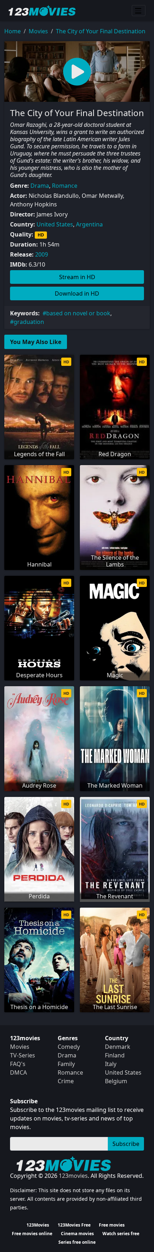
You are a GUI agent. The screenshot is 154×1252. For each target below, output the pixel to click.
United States (55, 224)
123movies (73, 1176)
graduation (29, 322)
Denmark (117, 1047)
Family (66, 1064)
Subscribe (125, 1144)
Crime (66, 1081)
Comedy (69, 1047)
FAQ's (17, 1064)
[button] (77, 71)
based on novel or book (78, 313)
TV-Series (22, 1055)
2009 (41, 254)
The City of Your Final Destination (100, 31)
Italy (110, 1064)
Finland (115, 1055)
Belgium (116, 1081)
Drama (39, 186)
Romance (64, 186)
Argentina (89, 224)
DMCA (18, 1072)
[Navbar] (138, 10)
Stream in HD (77, 277)
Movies (38, 31)
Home (12, 31)
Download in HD (77, 293)
